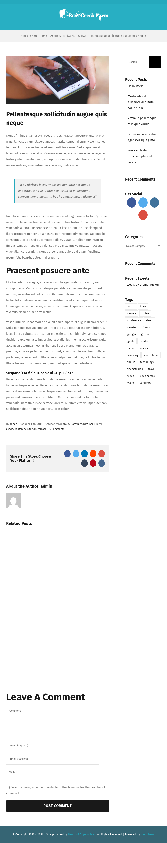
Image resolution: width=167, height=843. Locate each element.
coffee (145, 313)
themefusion (135, 368)
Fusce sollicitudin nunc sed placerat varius (140, 156)
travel (151, 368)
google (131, 334)
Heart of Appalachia (81, 834)
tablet (131, 362)
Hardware (76, 423)
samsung (132, 355)
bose (143, 306)
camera (131, 313)
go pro (145, 334)
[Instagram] (154, 202)
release (42, 428)
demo (149, 320)
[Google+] (143, 215)
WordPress (148, 834)
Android (64, 423)
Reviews (88, 423)
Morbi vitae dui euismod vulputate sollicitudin (141, 102)
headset (144, 341)
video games (147, 375)
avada (9, 428)
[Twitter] (143, 202)
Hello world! (136, 86)
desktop (132, 327)
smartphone (151, 355)
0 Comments (56, 428)
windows (145, 382)
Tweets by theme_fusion (142, 285)
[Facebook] (131, 202)
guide (130, 341)
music (131, 348)
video (130, 375)
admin (13, 423)
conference (21, 428)
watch (131, 382)
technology (147, 362)
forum (32, 428)
